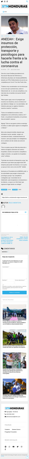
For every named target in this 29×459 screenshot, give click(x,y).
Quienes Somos (16, 429)
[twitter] (2, 1)
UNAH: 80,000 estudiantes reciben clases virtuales (22, 238)
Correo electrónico (20, 280)
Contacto (7, 429)
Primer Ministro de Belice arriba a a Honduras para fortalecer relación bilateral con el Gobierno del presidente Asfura (14, 322)
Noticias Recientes (8, 299)
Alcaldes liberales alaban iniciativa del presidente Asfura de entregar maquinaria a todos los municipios (14, 397)
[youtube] (13, 446)
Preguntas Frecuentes (11, 432)
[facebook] (7, 1)
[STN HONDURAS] (14, 7)
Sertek (2, 456)
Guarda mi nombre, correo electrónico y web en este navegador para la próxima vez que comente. (14, 288)
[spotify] (5, 446)
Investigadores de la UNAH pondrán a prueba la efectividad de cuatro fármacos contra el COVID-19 (7, 240)
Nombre (4, 280)
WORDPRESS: (5, 251)
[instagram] (4, 1)
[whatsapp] (9, 446)
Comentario (5, 267)
